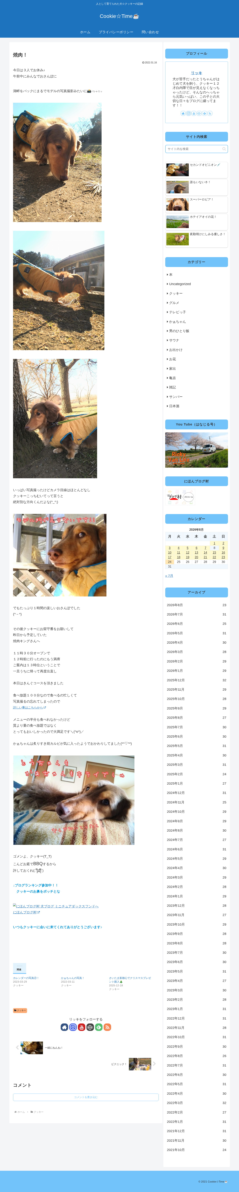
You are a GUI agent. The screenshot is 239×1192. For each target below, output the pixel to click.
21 (205, 557)
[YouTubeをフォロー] (81, 1027)
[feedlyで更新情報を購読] (99, 1027)
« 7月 (169, 576)
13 (196, 552)
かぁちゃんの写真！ (73, 977)
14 (205, 552)
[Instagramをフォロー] (73, 1027)
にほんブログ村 (25, 912)
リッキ (196, 73)
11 (178, 552)
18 (178, 557)
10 (169, 552)
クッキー (21, 1010)
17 (169, 557)
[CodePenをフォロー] (90, 1027)
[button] (224, 149)
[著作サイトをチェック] (64, 1027)
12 (187, 552)
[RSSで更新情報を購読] (107, 1027)
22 (214, 557)
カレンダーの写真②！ (26, 977)
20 (196, 557)
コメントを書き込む (86, 1097)
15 (214, 552)
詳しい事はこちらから (28, 707)
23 (223, 557)
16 (223, 552)
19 (187, 557)
